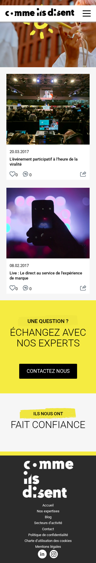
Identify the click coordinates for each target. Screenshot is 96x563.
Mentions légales (48, 547)
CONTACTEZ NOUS (48, 371)
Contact (48, 529)
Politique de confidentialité (48, 535)
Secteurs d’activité (48, 523)
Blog (48, 517)
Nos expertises (48, 511)
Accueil (48, 505)
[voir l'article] (83, 175)
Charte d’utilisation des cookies (48, 541)
